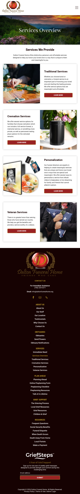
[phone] (46, 297)
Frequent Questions (40, 423)
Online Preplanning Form (40, 383)
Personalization (40, 366)
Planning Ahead (40, 379)
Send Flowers (40, 339)
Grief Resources (40, 410)
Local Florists (40, 441)
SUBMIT (40, 478)
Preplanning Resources (40, 390)
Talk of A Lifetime (40, 394)
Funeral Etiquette (40, 431)
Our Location (40, 315)
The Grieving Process (40, 403)
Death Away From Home (40, 438)
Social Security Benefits (40, 427)
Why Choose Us (40, 323)
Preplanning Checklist (40, 387)
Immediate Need (40, 352)
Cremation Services (40, 363)
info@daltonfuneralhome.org (42, 292)
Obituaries (40, 335)
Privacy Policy (29, 491)
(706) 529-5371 (40, 288)
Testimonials (40, 319)
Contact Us (40, 326)
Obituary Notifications (40, 343)
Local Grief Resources (40, 407)
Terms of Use (40, 491)
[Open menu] (76, 7)
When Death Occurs (40, 434)
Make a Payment (40, 445)
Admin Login (51, 491)
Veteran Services (40, 370)
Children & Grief (40, 414)
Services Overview (40, 356)
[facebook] (33, 297)
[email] (40, 297)
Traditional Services (40, 359)
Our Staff (40, 312)
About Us (40, 308)
